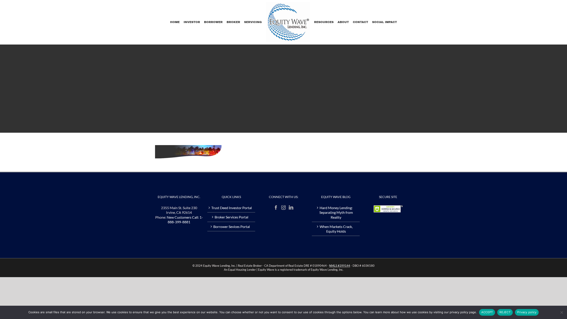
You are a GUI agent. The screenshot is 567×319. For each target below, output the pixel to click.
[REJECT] (561, 312)
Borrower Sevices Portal (231, 226)
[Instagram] (283, 207)
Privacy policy (527, 312)
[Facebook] (276, 207)
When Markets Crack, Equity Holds (336, 228)
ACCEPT (487, 312)
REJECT (505, 312)
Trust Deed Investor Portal (231, 208)
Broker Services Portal (231, 217)
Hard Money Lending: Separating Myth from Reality (336, 212)
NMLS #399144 (339, 265)
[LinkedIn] (291, 207)
